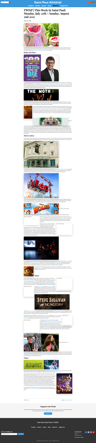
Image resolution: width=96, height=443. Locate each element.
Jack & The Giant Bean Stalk (54, 370)
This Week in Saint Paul (68, 400)
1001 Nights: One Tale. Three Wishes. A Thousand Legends (46, 375)
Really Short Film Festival (33, 228)
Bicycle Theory (57, 440)
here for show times (57, 371)
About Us (56, 6)
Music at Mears (46, 315)
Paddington (40, 268)
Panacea (67, 261)
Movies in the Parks (47, 199)
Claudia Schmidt (50, 352)
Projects (31, 6)
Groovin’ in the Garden (31, 311)
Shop (49, 6)
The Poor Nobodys (57, 262)
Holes (39, 214)
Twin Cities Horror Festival (35, 262)
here (24, 385)
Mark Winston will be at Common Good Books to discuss (49, 109)
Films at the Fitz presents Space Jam (61, 169)
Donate (89, 2)
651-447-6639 (77, 437)
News (28, 400)
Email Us (82, 437)
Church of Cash (26, 318)
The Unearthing (63, 218)
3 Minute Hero (55, 315)
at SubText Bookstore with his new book (55, 83)
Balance (67, 101)
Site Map (50, 440)
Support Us (64, 6)
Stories (37, 6)
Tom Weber (36, 83)
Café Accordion (50, 286)
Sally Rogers (43, 352)
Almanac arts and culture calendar (39, 50)
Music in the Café (41, 286)
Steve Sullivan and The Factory (58, 311)
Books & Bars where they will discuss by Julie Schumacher (48, 127)
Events (44, 6)
